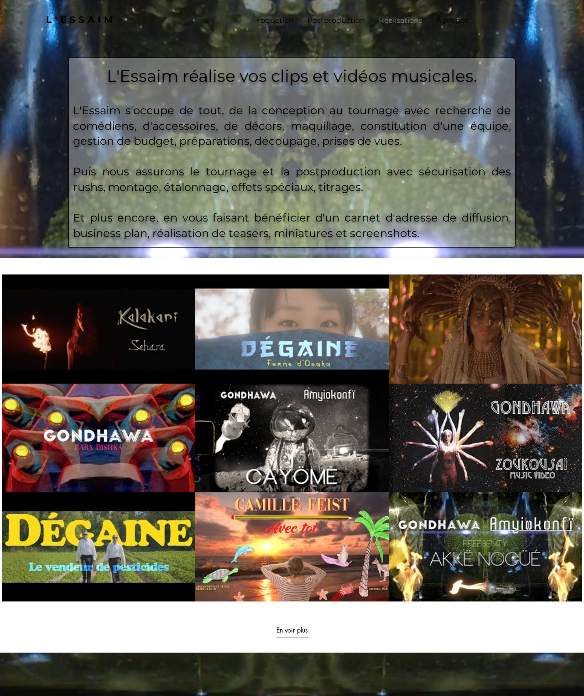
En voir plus (292, 630)
